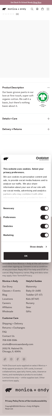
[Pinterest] (24, 359)
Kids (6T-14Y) (32, 299)
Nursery (30, 303)
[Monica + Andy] (14, 9)
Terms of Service (27, 401)
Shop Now (37, 2)
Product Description (13, 87)
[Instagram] (11, 359)
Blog (4, 294)
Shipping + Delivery (12, 323)
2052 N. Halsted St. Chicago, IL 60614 (12, 350)
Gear (28, 307)
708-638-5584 (9, 340)
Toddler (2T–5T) (34, 294)
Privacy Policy (11, 401)
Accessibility (41, 401)
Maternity (31, 286)
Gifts (28, 311)
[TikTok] (5, 359)
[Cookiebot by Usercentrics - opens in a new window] (37, 159)
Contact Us (8, 336)
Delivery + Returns (12, 129)
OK (26, 256)
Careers (6, 303)
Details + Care (9, 118)
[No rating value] (9, 14)
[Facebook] (17, 359)
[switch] (44, 217)
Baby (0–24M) (33, 290)
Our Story (7, 286)
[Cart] (42, 9)
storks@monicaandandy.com (17, 344)
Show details (36, 246)
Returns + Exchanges (13, 327)
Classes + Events (11, 290)
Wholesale (7, 311)
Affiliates (7, 307)
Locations (7, 299)
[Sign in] (37, 8)
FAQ (4, 332)
